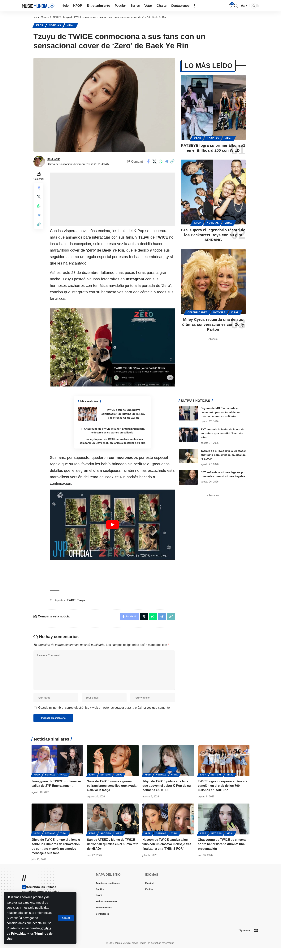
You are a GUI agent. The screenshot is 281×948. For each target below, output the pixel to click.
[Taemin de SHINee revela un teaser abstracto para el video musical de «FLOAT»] (188, 456)
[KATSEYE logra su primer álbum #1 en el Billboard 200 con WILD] (213, 107)
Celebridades (197, 312)
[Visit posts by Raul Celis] (39, 161)
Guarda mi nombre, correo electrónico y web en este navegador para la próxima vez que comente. (104, 707)
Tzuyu (81, 600)
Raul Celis (53, 159)
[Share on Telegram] (166, 161)
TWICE (71, 600)
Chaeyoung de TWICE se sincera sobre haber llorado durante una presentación (222, 844)
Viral (70, 25)
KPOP (39, 25)
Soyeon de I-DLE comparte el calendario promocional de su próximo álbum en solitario (220, 412)
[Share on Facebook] (148, 161)
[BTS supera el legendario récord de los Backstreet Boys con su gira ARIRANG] (213, 192)
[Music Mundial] (38, 5)
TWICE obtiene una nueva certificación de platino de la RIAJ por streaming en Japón (123, 413)
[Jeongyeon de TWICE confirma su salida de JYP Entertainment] (57, 760)
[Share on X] (154, 161)
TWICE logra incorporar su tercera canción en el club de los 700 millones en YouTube (222, 786)
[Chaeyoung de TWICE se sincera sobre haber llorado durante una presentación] (223, 819)
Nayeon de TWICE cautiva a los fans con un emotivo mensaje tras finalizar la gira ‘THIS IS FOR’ (166, 844)
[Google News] (256, 930)
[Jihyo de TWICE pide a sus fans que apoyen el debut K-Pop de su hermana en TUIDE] (168, 760)
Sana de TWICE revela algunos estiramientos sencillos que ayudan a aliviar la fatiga (112, 786)
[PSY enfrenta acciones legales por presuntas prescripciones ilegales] (188, 477)
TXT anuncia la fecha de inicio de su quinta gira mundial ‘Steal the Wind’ (222, 433)
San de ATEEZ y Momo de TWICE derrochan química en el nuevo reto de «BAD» (112, 844)
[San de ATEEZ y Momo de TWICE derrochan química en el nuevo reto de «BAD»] (113, 819)
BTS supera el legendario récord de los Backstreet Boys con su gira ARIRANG (213, 235)
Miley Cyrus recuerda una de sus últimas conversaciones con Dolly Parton (213, 324)
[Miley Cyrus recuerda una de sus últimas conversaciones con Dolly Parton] (213, 281)
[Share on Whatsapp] (160, 161)
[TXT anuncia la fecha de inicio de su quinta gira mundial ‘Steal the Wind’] (188, 435)
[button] (66, 918)
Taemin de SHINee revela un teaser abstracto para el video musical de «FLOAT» (223, 454)
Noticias (55, 25)
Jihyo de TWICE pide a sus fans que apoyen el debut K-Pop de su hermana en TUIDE (166, 786)
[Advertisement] (112, 199)
